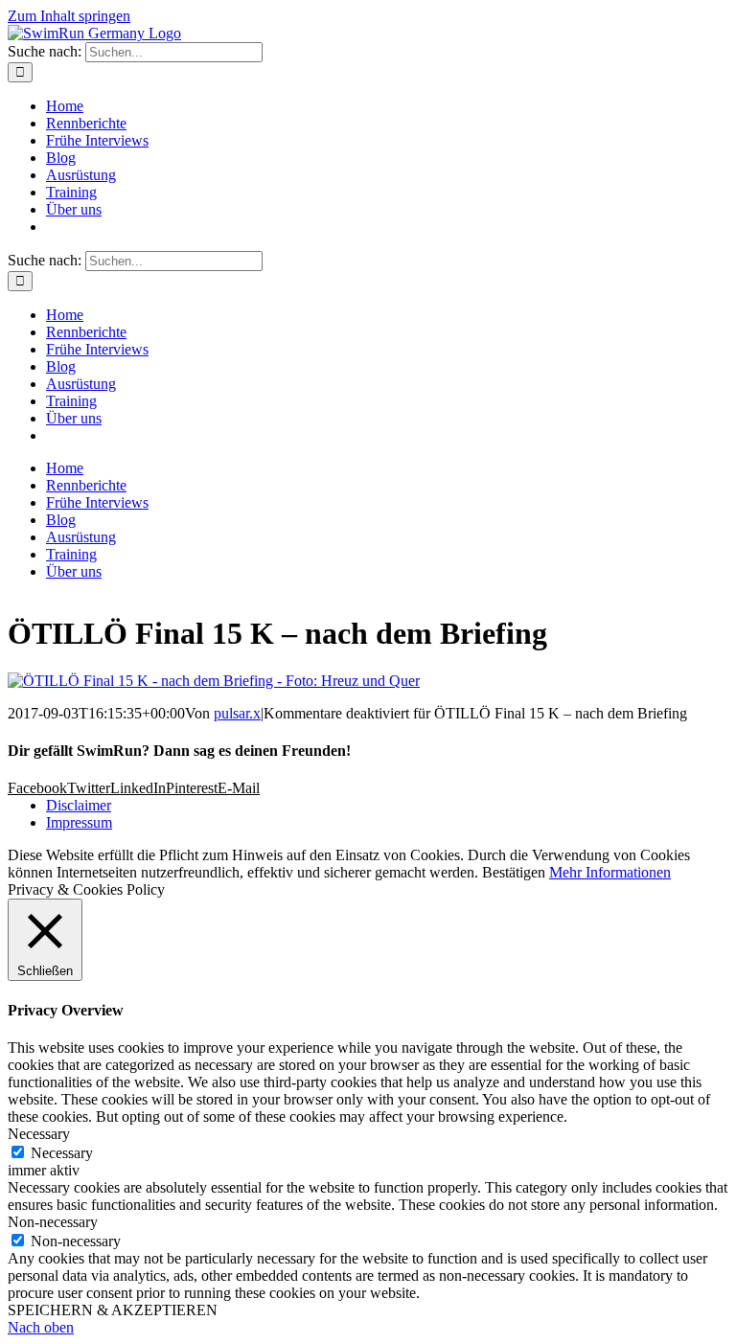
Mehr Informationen (610, 872)
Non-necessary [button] (53, 1222)
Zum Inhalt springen (69, 16)
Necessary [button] (39, 1134)
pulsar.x (237, 713)
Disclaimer (78, 805)
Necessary (62, 1153)
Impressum (79, 822)
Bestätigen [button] (513, 872)
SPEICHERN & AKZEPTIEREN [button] (113, 1310)
